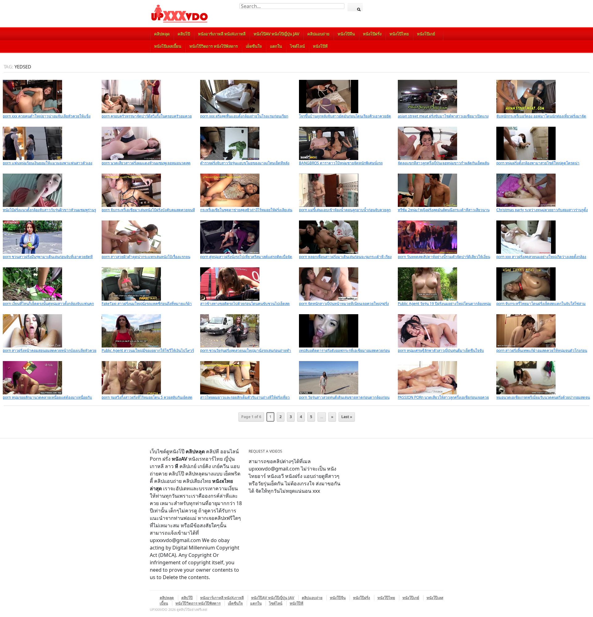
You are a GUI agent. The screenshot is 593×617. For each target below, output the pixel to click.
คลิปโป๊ (184, 34)
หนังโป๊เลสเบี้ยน (167, 46)
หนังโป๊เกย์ (426, 34)
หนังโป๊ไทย (399, 34)
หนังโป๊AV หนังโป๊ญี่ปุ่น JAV (276, 34)
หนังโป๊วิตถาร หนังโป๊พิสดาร (213, 46)
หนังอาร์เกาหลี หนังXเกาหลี (222, 34)
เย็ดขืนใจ (254, 46)
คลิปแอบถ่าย (318, 34)
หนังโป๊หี (320, 46)
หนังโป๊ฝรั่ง (372, 34)
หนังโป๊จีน (346, 34)
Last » (346, 416)
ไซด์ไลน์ (297, 46)
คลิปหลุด (162, 34)
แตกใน (276, 46)
